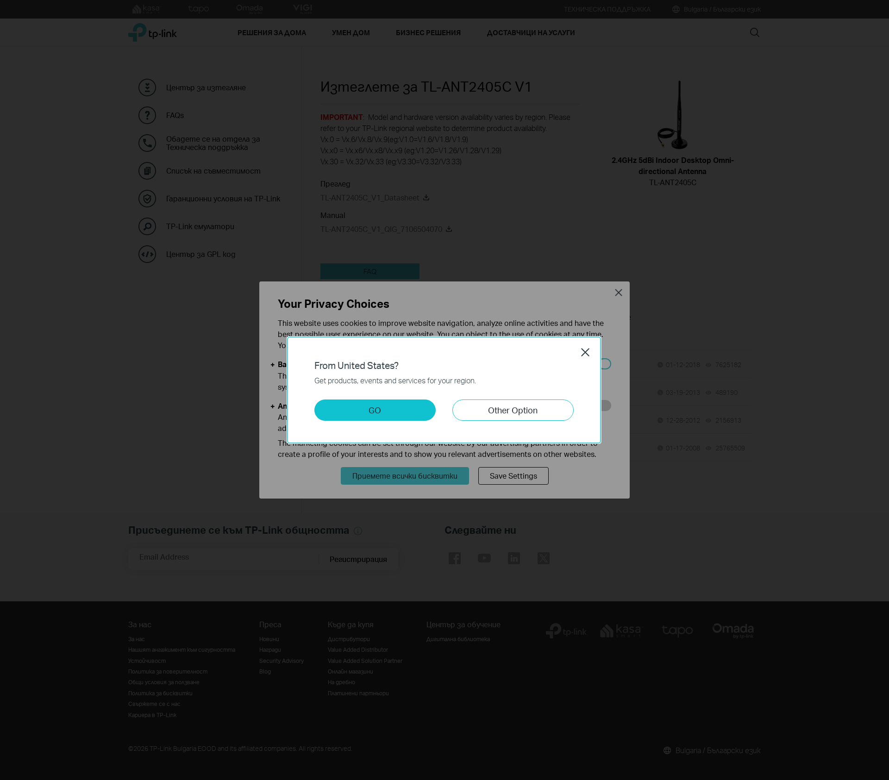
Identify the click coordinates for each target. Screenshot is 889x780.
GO (375, 410)
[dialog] (444, 390)
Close (585, 352)
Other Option (513, 410)
